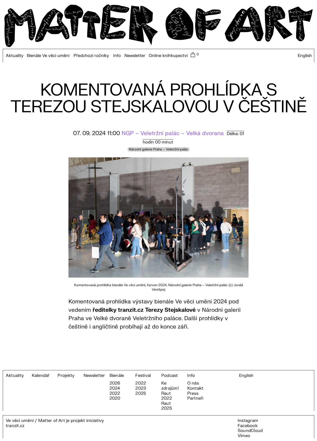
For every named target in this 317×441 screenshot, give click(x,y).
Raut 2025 (166, 406)
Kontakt (195, 388)
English (305, 55)
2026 (115, 383)
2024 (115, 388)
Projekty (66, 375)
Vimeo (244, 435)
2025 (140, 393)
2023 (140, 388)
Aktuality (14, 55)
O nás (193, 383)
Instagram (248, 420)
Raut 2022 (166, 396)
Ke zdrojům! (170, 386)
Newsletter (134, 55)
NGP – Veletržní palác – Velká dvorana (173, 133)
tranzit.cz (15, 425)
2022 (115, 393)
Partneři (195, 398)
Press (192, 393)
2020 (115, 398)
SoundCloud (250, 430)
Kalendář (41, 375)
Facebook (248, 425)
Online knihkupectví (168, 55)
